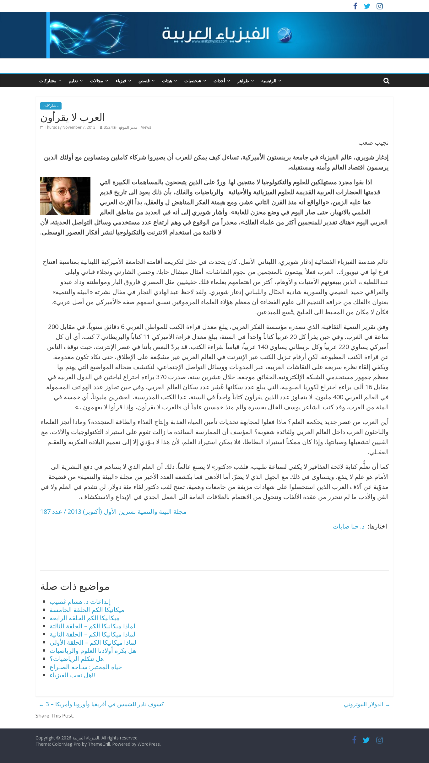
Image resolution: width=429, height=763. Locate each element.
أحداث (219, 80)
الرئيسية (268, 80)
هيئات (167, 80)
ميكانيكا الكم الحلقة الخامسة (87, 609)
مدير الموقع (128, 127)
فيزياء (121, 80)
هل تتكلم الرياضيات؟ (77, 658)
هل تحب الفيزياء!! (72, 675)
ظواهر (243, 80)
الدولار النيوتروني (367, 704)
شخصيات (192, 80)
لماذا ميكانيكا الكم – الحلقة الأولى (93, 642)
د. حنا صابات (349, 526)
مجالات (96, 80)
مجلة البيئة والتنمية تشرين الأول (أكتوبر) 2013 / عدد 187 (113, 511)
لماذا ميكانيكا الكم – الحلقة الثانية (92, 634)
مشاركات (48, 80)
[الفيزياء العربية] (214, 15)
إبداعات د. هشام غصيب (80, 601)
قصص (144, 80)
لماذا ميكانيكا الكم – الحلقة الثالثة (92, 626)
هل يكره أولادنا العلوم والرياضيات (93, 650)
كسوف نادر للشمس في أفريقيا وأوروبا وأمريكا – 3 (101, 704)
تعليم (73, 80)
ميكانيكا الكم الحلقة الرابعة (85, 618)
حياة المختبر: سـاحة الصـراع (86, 667)
